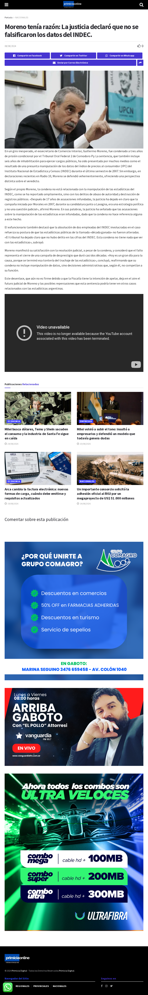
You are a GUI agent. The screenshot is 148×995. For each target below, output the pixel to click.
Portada (9, 17)
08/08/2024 (10, 46)
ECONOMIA (14, 421)
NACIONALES (21, 17)
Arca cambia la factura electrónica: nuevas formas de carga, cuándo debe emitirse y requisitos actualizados (36, 493)
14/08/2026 (85, 503)
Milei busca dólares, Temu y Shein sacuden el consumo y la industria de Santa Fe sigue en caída (37, 433)
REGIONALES (22, 986)
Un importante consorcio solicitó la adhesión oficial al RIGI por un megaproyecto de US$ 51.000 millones (105, 493)
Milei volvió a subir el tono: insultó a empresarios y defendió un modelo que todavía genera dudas (106, 433)
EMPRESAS (86, 421)
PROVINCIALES (41, 986)
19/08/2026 (12, 503)
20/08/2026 (85, 443)
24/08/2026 (12, 443)
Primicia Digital (19, 970)
